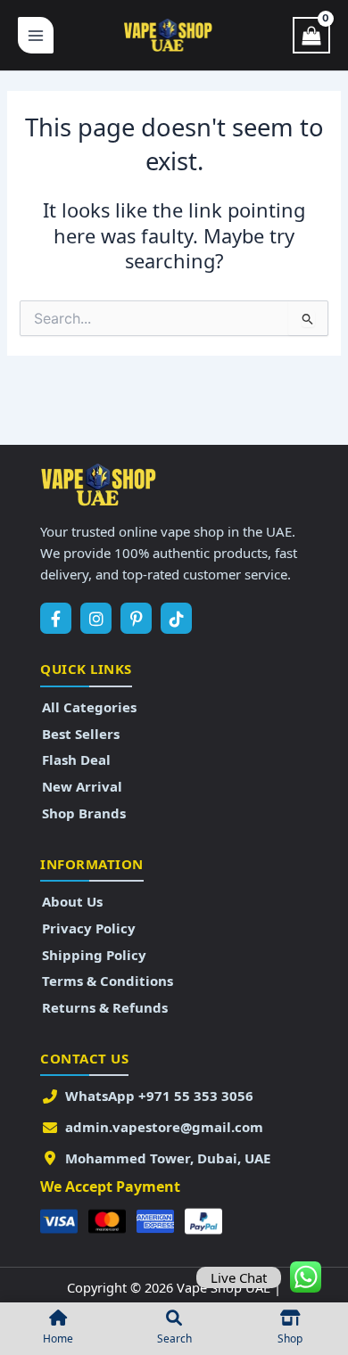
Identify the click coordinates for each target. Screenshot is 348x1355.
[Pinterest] (136, 618)
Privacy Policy (89, 928)
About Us (72, 901)
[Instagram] (96, 618)
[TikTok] (176, 618)
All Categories (89, 707)
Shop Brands (84, 813)
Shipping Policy (94, 955)
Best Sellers (81, 734)
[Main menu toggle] (36, 35)
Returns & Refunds (105, 1007)
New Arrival (82, 786)
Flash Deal (76, 759)
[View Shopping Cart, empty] (311, 35)
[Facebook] (55, 618)
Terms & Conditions (107, 981)
